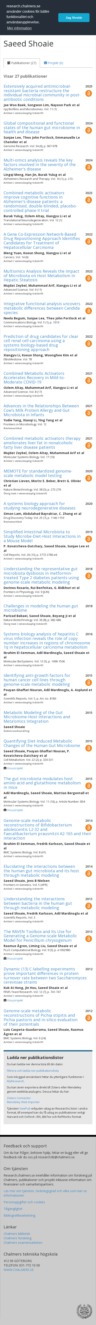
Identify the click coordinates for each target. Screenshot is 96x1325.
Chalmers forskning (17, 1238)
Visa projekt (15, 768)
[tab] (22, 63)
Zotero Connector (19, 1098)
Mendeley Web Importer (23, 1102)
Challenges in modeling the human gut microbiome (41, 608)
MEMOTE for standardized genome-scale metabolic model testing (38, 473)
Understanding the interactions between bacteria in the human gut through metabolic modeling (38, 903)
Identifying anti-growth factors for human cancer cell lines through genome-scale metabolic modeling (37, 680)
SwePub (25, 1108)
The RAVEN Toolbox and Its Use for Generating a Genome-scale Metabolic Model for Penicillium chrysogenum (40, 936)
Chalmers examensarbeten (23, 1242)
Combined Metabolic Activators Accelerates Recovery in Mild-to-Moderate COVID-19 (34, 378)
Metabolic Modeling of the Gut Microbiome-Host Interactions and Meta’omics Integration (37, 717)
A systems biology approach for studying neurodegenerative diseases (39, 506)
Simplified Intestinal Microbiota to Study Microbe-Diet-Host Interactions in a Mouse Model (42, 536)
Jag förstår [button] (74, 17)
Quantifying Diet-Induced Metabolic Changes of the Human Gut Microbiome (42, 743)
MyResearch (15, 1081)
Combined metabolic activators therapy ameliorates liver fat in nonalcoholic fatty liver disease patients (42, 443)
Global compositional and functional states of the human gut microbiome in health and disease (42, 127)
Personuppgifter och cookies (24, 1202)
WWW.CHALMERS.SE (19, 1270)
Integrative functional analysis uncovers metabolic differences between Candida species (42, 308)
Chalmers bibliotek (17, 1234)
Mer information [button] (19, 28)
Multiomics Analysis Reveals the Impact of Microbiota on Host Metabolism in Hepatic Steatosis (41, 275)
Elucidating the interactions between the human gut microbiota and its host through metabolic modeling (41, 871)
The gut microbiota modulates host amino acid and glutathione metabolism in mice (42, 783)
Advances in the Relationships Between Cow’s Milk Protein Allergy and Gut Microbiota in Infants (41, 410)
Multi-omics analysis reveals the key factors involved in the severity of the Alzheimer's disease (40, 164)
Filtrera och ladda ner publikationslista (33, 1071)
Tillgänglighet (13, 1209)
